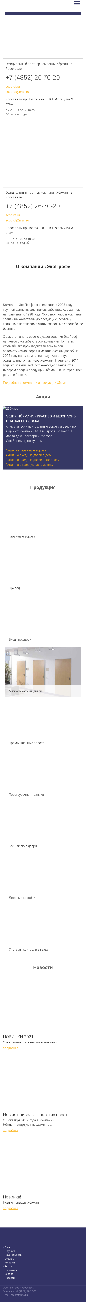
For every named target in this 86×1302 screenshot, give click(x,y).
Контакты (10, 1262)
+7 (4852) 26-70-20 (33, 77)
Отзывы (9, 1258)
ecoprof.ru (13, 86)
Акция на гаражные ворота (26, 450)
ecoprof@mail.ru (17, 91)
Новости (10, 1278)
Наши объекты (13, 1254)
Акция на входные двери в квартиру (32, 460)
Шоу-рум (10, 1251)
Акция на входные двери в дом (28, 455)
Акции (8, 1266)
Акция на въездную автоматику (29, 464)
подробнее (10, 1048)
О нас (8, 1247)
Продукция (11, 1270)
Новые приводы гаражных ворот (35, 1114)
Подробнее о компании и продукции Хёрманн (36, 382)
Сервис (9, 1274)
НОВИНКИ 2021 (18, 1036)
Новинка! (12, 1197)
